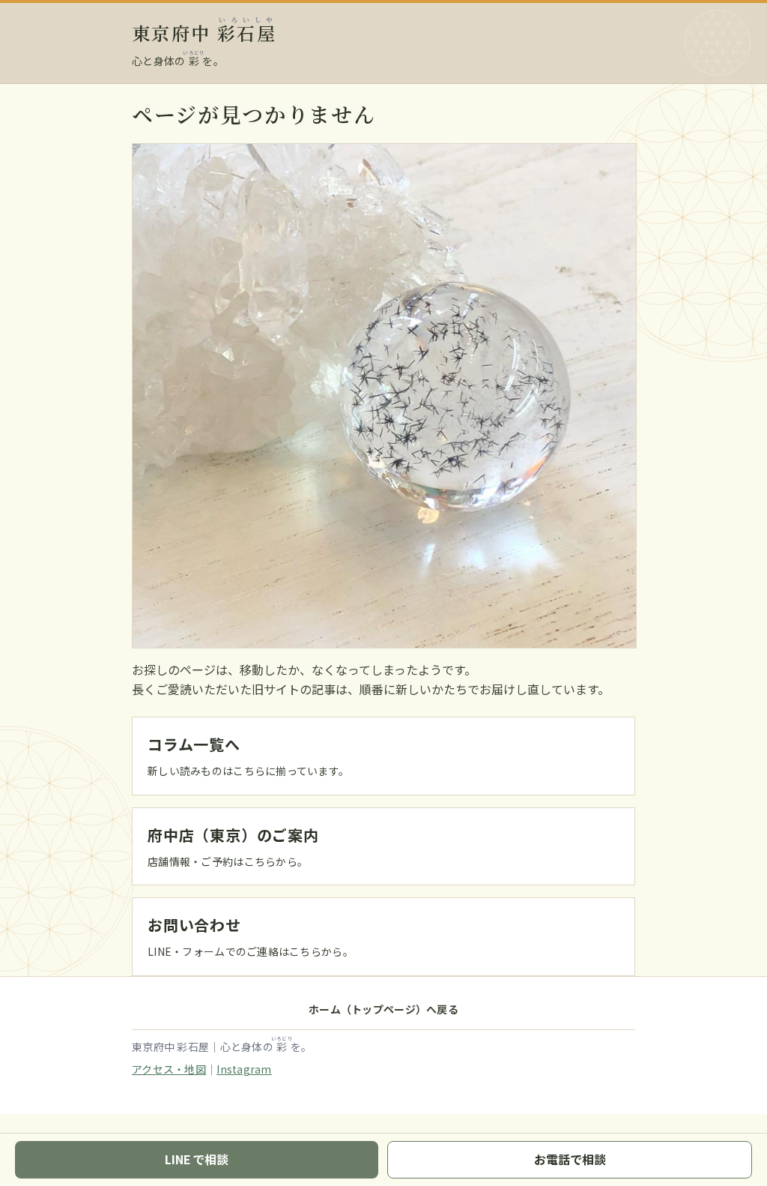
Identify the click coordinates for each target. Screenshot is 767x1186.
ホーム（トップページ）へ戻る (383, 1009)
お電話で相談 (570, 1159)
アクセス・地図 (169, 1069)
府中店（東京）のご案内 (233, 835)
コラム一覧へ (194, 744)
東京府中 (204, 32)
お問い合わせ (194, 925)
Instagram (244, 1069)
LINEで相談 (196, 1159)
